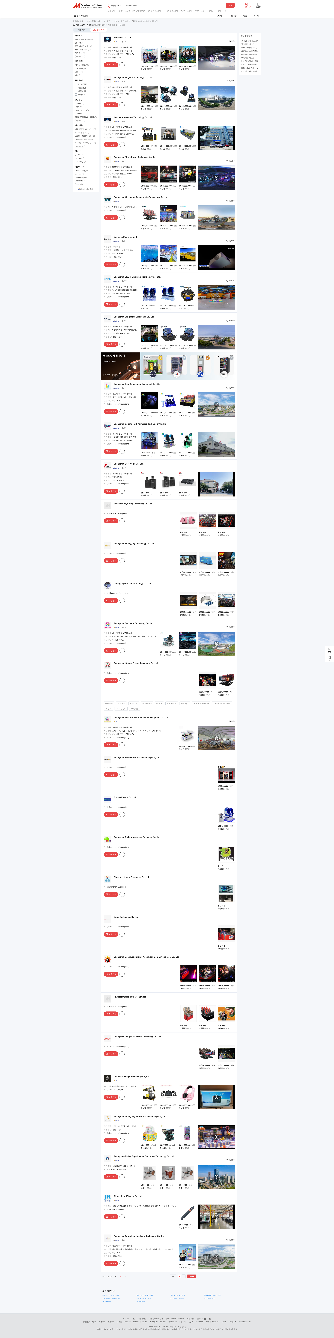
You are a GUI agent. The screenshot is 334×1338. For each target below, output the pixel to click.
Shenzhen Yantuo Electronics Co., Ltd (131, 877)
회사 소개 (126, 1319)
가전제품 (80, 53)
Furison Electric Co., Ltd (125, 797)
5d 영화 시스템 (199, 11)
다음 (190, 1276)
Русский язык (173, 1322)
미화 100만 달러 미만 (85, 129)
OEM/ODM (82, 84)
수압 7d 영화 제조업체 (250, 61)
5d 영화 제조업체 (186, 11)
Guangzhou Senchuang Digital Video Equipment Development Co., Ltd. (146, 956)
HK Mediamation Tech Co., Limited (130, 996)
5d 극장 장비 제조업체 (250, 40)
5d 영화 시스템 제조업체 (250, 54)
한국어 (183, 1322)
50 (125, 1276)
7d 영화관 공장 (209, 1298)
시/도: (106, 137)
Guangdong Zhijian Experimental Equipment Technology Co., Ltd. (144, 1156)
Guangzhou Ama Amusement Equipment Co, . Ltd (137, 384)
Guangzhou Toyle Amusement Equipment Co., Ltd (137, 837)
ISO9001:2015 (82, 110)
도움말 (234, 16)
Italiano (163, 1322)
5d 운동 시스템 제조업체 (250, 51)
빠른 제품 (190, 1319)
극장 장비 (109, 703)
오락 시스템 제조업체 (143, 1298)
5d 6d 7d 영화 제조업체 (250, 47)
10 (115, 1276)
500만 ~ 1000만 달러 (85, 136)
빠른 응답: (108, 57)
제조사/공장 (82, 65)
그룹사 (79, 72)
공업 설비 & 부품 (83, 46)
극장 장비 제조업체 (123, 11)
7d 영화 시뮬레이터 (201, 703)
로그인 (258, 7)
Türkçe (223, 1322)
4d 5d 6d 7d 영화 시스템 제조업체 (254, 68)
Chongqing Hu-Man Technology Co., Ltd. (132, 583)
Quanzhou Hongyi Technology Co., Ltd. (132, 1076)
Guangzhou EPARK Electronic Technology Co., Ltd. (137, 276)
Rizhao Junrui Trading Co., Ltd (128, 1196)
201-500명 (80, 161)
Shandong (80, 180)
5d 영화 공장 (106, 1301)
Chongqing (81, 177)
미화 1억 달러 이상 (84, 139)
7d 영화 (108, 708)
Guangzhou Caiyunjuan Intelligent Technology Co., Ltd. (139, 1236)
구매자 (219, 16)
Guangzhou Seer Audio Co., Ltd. (129, 463)
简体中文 (102, 1322)
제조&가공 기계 (83, 49)
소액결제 (81, 94)
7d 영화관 (210, 11)
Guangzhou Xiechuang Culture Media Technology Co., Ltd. (141, 197)
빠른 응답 (82, 87)
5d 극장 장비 (121, 708)
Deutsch (145, 1322)
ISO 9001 (80, 103)
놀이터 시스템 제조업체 (212, 1295)
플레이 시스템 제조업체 (144, 1295)
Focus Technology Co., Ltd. (170, 1327)
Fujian (79, 184)
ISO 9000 (80, 113)
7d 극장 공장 (140, 1301)
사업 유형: (108, 47)
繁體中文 (111, 1322)
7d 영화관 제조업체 (248, 44)
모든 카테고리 (82, 16)
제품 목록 (82, 30)
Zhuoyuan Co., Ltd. (122, 37)
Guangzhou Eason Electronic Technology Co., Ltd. (137, 757)
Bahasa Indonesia (245, 1322)
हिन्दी (207, 1322)
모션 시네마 (171, 703)
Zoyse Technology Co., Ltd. (126, 917)
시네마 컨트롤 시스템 (222, 703)
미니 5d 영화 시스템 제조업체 (252, 71)
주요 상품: (108, 50)
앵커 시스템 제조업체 (177, 1295)
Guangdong (81, 170)
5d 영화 (218, 11)
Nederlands (199, 1322)
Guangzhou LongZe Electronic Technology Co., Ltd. (137, 1036)
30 (120, 1277)
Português (154, 1322)
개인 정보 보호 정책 (156, 1319)
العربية (190, 1322)
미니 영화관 (147, 703)
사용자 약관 (142, 1319)
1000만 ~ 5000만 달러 (85, 142)
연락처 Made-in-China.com (175, 1319)
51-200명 (80, 158)
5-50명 (79, 155)
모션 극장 (185, 703)
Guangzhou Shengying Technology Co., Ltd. (134, 543)
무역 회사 (81, 68)
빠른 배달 (82, 91)
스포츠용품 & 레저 (84, 39)
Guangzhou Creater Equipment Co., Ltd (136, 663)
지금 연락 (112, 65)
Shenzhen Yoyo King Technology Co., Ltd (133, 503)
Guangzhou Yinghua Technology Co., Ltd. (133, 77)
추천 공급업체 (246, 36)
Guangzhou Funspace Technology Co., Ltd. (134, 623)
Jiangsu (79, 174)
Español (136, 1322)
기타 (78, 75)
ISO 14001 (80, 107)
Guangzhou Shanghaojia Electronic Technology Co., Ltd (139, 1116)
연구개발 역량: (110, 54)
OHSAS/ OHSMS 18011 (86, 117)
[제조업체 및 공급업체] (87, 5)
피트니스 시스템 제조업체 (111, 1298)
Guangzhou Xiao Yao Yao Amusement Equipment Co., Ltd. (141, 717)
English (93, 1322)
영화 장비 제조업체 (138, 11)
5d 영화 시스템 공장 (177, 1298)
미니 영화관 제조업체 (170, 11)
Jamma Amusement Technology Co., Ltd (133, 117)
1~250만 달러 (82, 132)
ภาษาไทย (215, 1322)
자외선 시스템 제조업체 (110, 1295)
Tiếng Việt (232, 1322)
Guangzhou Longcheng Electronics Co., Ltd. (134, 316)
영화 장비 (121, 703)
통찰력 (198, 1319)
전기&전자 (81, 42)
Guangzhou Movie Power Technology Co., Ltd (135, 157)
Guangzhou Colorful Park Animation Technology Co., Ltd (140, 423)
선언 (133, 1319)
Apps (245, 16)
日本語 (119, 1322)
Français (127, 1322)
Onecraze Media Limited (125, 237)
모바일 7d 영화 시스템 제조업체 (253, 64)
